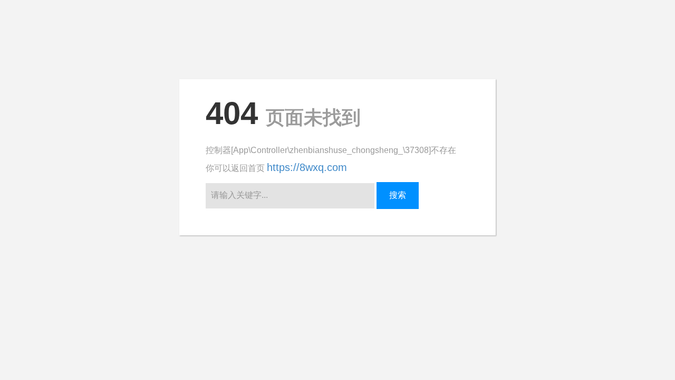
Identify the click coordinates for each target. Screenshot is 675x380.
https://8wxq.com (307, 167)
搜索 (397, 195)
